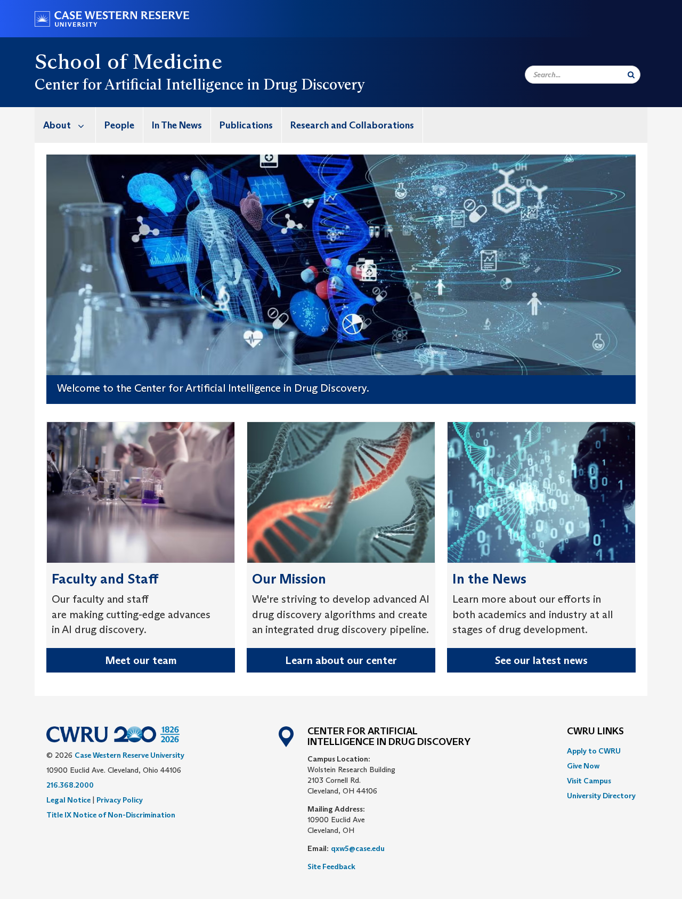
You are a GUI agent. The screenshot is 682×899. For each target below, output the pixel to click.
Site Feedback (331, 866)
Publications (246, 125)
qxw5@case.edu (358, 848)
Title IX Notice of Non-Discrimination (110, 815)
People (119, 125)
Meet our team (141, 660)
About (57, 125)
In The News (177, 125)
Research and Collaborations (352, 125)
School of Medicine (128, 61)
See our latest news (541, 660)
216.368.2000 (70, 785)
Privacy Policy (119, 800)
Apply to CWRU (594, 751)
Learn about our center (341, 660)
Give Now (583, 766)
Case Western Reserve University (129, 755)
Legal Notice (68, 800)
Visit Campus (589, 780)
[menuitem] (65, 125)
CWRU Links (595, 731)
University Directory (601, 795)
